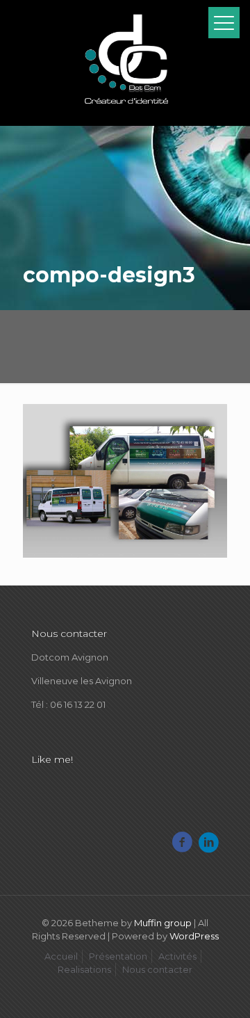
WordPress (194, 936)
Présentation (118, 956)
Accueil (61, 956)
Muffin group (163, 922)
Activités (177, 956)
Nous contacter (157, 969)
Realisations (84, 969)
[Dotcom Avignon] (125, 62)
